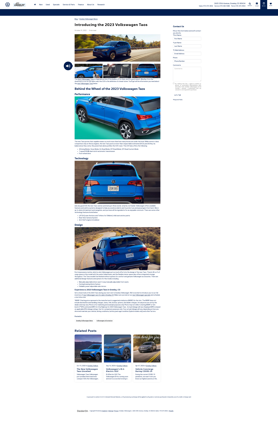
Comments (177, 65)
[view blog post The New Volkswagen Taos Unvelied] (88, 358)
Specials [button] (56, 5)
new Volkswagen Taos (85, 83)
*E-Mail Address (178, 50)
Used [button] (48, 5)
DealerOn (104, 411)
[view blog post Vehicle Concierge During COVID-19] (146, 358)
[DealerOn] (82, 411)
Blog (76, 19)
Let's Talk (177, 95)
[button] (68, 66)
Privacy (116, 411)
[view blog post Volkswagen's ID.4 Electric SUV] (117, 358)
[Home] (35, 4)
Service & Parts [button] (69, 5)
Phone (175, 58)
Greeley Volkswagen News (88, 19)
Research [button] (101, 5)
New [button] (41, 5)
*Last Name (177, 43)
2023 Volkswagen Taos (86, 79)
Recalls (171, 411)
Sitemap (110, 411)
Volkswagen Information (105, 320)
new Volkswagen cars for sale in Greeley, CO (98, 295)
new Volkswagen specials (141, 295)
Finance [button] (81, 5)
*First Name (177, 35)
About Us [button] (90, 5)
